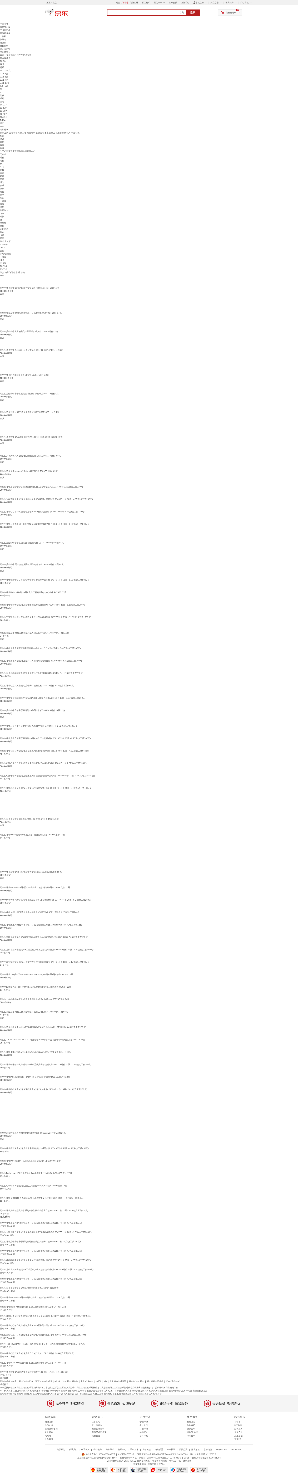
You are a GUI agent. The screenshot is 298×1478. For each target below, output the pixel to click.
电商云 (158, 1394)
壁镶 (2, 139)
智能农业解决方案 (129, 1394)
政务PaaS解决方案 (83, 1394)
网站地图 (45, 1390)
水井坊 (113, 1390)
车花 (2, 167)
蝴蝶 (2, 226)
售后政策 (191, 1422)
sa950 (98, 1381)
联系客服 (49, 1439)
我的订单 (146, 2)
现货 (2, 198)
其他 (2, 142)
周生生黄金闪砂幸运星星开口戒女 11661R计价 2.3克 (24, 375)
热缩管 (20, 1394)
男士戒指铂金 (87, 1381)
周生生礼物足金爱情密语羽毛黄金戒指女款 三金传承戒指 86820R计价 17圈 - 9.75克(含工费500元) (45, 738)
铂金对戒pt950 (26, 1381)
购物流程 (49, 1422)
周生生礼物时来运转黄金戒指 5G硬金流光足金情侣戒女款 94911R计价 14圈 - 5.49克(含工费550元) (45, 1064)
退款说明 (191, 1429)
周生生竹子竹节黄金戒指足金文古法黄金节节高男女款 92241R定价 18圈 (33, 1185)
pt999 (57, 1381)
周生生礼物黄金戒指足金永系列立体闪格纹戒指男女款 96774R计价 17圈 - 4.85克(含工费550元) (44, 1210)
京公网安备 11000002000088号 (100, 1454)
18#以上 (4, 117)
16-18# (3, 114)
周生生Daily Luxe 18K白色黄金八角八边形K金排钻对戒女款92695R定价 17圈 (36, 1173)
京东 (68, 14)
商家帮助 (110, 1449)
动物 (2, 216)
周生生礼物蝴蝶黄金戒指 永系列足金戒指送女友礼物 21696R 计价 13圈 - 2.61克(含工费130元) (43, 1089)
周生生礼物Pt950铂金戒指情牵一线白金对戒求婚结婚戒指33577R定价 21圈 (35, 887)
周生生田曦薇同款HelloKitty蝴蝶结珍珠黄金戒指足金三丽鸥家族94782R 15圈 (35, 987)
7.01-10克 (4, 83)
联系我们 (73, 1449)
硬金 (2, 192)
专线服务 (36, 1390)
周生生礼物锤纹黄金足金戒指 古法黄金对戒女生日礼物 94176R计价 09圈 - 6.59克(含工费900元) (44, 580)
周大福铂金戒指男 (118, 1381)
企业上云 (164, 1390)
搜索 (193, 12)
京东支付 (152, 1464)
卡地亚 (189, 1390)
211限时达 (97, 1425)
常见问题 (49, 1432)
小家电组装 (55, 1390)
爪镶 (2, 148)
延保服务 (238, 1429)
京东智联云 (69, 1394)
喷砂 (2, 185)
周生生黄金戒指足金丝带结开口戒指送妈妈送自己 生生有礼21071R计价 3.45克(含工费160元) (43, 1027)
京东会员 (173, 2)
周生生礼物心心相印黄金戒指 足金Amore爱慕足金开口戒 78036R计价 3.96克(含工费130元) (42, 511)
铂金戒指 (10, 55)
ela (105, 1381)
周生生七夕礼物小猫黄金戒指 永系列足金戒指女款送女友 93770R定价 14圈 (34, 999)
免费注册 (134, 2)
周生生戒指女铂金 (8, 1381)
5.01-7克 (4, 80)
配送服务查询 (98, 1429)
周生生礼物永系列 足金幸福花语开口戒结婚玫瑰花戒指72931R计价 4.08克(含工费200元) (41, 925)
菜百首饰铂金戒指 (43, 1381)
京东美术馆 (5, 49)
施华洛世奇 (77, 1390)
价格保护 (191, 1425)
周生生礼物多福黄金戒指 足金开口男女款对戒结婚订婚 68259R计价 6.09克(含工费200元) (41, 661)
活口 (2, 123)
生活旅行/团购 (51, 1429)
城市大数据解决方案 (141, 1390)
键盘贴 (3, 42)
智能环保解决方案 (177, 1390)
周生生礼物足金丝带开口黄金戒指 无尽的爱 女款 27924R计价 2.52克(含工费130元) (38, 726)
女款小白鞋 (66, 1390)
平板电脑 (116, 1394)
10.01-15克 (5, 70)
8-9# (2, 126)
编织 (2, 207)
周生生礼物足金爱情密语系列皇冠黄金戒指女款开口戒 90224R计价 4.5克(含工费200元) (40, 648)
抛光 (2, 182)
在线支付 (144, 1425)
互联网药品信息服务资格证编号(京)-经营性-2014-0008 (162, 1454)
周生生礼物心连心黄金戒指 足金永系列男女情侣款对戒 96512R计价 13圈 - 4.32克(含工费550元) (44, 751)
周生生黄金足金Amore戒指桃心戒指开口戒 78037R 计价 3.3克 (29, 471)
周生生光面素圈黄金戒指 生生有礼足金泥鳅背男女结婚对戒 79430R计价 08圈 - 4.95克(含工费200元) (46, 499)
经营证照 (187, 1461)
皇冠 (2, 232)
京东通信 (238, 1436)
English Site (221, 1449)
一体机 (3, 36)
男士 (2, 89)
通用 (2, 98)
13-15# (3, 111)
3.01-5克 (4, 77)
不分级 (3, 257)
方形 (2, 213)
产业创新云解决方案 (100, 1390)
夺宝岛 (237, 1422)
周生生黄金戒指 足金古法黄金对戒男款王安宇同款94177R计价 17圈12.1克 (34, 633)
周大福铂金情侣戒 (155, 1381)
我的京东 (158, 2)
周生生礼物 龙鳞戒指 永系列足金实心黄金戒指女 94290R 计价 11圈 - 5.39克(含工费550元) (41, 1198)
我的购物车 (231, 12)
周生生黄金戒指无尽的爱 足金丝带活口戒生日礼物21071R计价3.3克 (31, 350)
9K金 (2, 64)
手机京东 (200, 2)
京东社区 (171, 1449)
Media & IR (236, 1449)
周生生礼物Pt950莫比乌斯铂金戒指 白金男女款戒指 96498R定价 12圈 (32, 834)
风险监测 (183, 1449)
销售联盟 (159, 1449)
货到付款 (144, 1422)
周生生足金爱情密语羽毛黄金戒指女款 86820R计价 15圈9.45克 (29, 819)
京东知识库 (5, 27)
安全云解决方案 (200, 1390)
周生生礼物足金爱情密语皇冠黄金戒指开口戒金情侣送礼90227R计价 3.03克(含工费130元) (41, 487)
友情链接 (146, 1449)
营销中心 (122, 1449)
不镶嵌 (3, 201)
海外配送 (96, 1436)
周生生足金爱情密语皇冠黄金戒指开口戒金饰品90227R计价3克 (29, 393)
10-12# (3, 105)
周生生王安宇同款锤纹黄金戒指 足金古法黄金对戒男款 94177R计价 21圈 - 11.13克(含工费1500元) (45, 617)
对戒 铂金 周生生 (70, 1381)
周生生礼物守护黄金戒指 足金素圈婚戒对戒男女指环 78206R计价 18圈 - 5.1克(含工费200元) (42, 605)
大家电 (48, 1436)
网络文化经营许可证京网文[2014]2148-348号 (160, 1458)
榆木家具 (108, 1394)
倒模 (2, 170)
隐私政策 (195, 1449)
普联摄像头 (5, 33)
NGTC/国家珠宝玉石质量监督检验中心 (17, 151)
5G (1, 164)
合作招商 (97, 1449)
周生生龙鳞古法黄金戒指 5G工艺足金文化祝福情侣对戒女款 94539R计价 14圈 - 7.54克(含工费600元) (46, 949)
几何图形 (4, 229)
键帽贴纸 (4, 46)
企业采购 (185, 2)
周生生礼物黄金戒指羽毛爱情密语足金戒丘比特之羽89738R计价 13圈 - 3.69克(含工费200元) (43, 698)
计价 (2, 157)
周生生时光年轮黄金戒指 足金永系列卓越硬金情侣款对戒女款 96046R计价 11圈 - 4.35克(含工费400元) (47, 775)
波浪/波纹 (4, 210)
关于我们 (61, 1449)
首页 (2, 55)
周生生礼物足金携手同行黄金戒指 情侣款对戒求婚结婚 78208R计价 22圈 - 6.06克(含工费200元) (44, 524)
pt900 (2, 247)
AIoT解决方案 (6, 1390)
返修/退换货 (192, 1432)
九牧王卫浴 (98, 1394)
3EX (2, 260)
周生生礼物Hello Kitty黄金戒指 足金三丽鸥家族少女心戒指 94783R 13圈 (33, 592)
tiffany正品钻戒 (173, 1381)
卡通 (2, 235)
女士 (2, 92)
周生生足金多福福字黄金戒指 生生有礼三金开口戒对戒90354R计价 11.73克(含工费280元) (41, 673)
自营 (2, 294)
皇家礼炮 (28, 1394)
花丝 (2, 176)
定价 (2, 160)
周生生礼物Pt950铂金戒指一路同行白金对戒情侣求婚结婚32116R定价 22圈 (35, 1077)
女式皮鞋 (155, 1390)
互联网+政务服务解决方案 (45, 1394)
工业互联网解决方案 (22, 1390)
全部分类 (4, 24)
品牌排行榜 (5, 30)
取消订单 (191, 1436)
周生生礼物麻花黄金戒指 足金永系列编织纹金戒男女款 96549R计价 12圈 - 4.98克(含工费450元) (44, 1148)
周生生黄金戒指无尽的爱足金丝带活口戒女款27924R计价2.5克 (29, 331)
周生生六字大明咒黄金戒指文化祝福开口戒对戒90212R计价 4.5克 (30, 456)
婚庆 (2, 238)
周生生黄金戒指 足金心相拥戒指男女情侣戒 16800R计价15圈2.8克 (31, 872)
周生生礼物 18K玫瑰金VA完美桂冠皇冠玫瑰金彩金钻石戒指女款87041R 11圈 (35, 1052)
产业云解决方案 (124, 1390)
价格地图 (86, 1390)
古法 (2, 173)
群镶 (2, 145)
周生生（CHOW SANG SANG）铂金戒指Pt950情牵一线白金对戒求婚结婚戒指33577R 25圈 (42, 1039)
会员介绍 (49, 1425)
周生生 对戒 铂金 (136, 1381)
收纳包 (3, 39)
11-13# (3, 108)
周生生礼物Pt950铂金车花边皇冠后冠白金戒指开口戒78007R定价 (30, 1161)
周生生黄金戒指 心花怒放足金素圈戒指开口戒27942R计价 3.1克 (29, 412)
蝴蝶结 (3, 223)
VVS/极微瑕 (5, 254)
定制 (2, 195)
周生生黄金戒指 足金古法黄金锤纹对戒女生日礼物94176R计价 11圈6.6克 (34, 1012)
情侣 (2, 95)
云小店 (60, 1394)
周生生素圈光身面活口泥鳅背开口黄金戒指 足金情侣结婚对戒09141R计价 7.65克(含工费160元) (44, 937)
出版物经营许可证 (128, 1458)
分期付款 (144, 1429)
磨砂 (2, 179)
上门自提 (96, 1422)
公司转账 (144, 1436)
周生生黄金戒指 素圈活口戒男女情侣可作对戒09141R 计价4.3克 (29, 288)
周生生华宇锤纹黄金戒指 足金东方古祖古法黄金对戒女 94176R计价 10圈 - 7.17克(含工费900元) (44, 962)
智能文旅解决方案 (146, 1394)
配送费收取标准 (99, 1432)
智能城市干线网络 (8, 1394)
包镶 (2, 136)
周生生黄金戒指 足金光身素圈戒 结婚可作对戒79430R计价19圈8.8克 (32, 564)
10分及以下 (5, 241)
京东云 (162, 1464)
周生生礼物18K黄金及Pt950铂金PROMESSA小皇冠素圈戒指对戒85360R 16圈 (36, 974)
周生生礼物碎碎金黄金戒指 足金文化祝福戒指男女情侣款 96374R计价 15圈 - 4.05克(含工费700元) (45, 788)
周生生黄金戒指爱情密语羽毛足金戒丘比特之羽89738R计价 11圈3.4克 (32, 710)
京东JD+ (238, 1439)
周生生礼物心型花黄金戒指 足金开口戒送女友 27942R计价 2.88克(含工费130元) (37, 685)
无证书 (3, 154)
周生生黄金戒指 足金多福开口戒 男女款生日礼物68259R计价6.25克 (31, 437)
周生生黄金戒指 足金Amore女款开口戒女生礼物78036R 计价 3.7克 (31, 313)
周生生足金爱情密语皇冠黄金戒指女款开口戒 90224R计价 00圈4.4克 (32, 543)
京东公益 (208, 1449)
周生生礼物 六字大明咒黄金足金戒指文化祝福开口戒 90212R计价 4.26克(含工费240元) (40, 912)
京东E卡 (238, 1432)
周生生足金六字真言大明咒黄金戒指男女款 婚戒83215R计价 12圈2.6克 (33, 1133)
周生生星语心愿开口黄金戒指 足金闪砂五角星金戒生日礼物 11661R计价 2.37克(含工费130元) (43, 763)
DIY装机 (238, 1425)
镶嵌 (2, 188)
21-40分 (4, 244)
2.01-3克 (4, 73)
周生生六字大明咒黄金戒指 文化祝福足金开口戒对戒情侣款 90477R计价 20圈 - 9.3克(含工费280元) (46, 900)
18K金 (3, 61)
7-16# (3, 120)
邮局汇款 (144, 1432)
